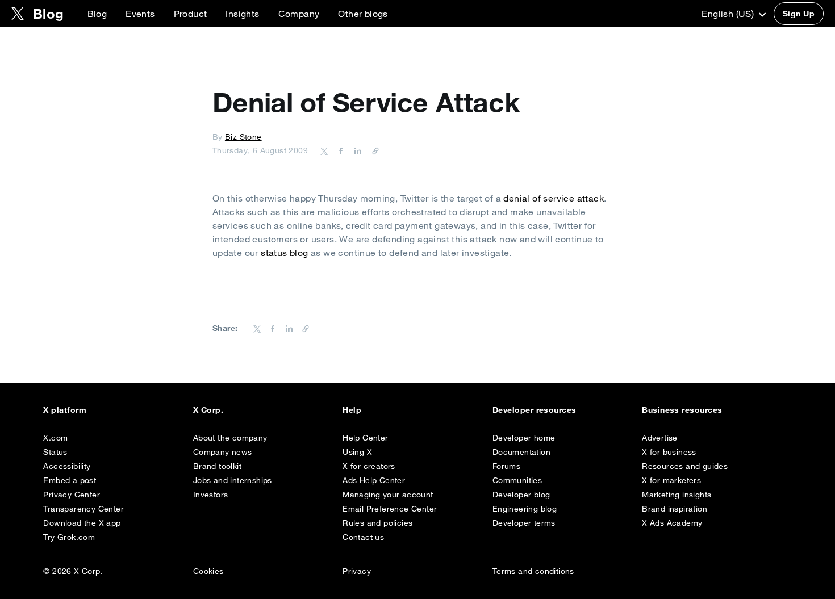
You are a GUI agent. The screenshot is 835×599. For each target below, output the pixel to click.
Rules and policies (377, 523)
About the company (230, 438)
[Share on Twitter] (324, 150)
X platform (64, 410)
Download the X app (81, 523)
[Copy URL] (372, 150)
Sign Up (799, 14)
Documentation (521, 452)
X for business (669, 452)
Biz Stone (243, 137)
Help (352, 410)
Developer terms (524, 523)
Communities (517, 480)
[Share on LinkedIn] (356, 150)
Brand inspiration (674, 509)
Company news (222, 452)
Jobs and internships (232, 480)
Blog (97, 13)
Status (55, 452)
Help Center (365, 438)
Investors (210, 494)
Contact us (363, 537)
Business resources (682, 410)
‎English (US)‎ (729, 13)
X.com (55, 438)
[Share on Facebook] (339, 150)
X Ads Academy (672, 523)
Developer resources (534, 410)
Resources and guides (685, 466)
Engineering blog (524, 509)
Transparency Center (83, 509)
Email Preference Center (390, 509)
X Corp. (208, 410)
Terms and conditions (533, 571)
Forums (506, 466)
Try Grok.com (69, 537)
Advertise (660, 438)
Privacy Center (71, 494)
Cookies (208, 571)
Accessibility (66, 466)
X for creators (369, 466)
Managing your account (388, 494)
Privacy (357, 571)
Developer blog (521, 494)
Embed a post (69, 480)
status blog (284, 252)
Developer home (524, 438)
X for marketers (671, 480)
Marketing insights (676, 494)
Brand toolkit (217, 466)
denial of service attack (553, 198)
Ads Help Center (374, 480)
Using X (357, 452)
